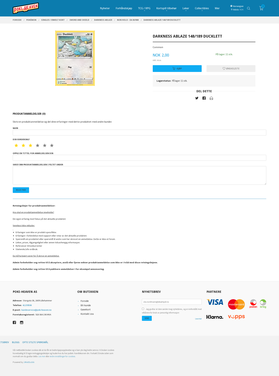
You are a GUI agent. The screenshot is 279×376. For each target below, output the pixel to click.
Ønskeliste (232, 68)
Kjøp (179, 68)
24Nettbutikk (29, 362)
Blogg (15, 342)
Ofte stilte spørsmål (35, 342)
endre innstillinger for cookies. (63, 356)
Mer (217, 8)
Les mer (198, 318)
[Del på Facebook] (204, 99)
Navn (15, 128)
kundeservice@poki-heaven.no (36, 309)
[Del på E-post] (211, 99)
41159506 (27, 305)
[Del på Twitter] (197, 99)
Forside (85, 301)
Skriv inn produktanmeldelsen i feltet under (38, 165)
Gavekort (86, 309)
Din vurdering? (21, 139)
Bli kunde (86, 305)
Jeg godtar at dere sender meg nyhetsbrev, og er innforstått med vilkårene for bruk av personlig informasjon (172, 311)
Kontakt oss (87, 313)
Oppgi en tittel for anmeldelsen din (33, 153)
